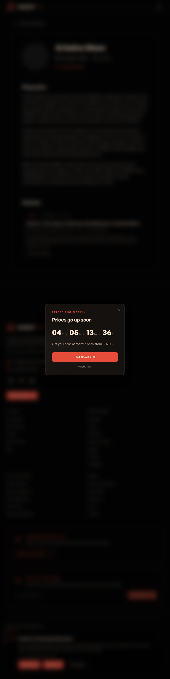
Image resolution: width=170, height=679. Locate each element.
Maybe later (85, 366)
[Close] (118, 309)
